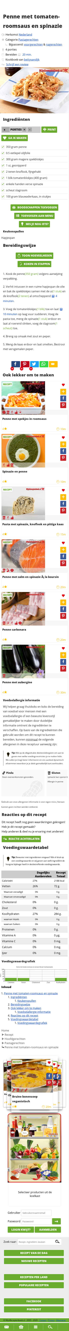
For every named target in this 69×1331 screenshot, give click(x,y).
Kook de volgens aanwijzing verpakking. (32, 276)
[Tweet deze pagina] (34, 364)
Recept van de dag (34, 1253)
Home (5, 1030)
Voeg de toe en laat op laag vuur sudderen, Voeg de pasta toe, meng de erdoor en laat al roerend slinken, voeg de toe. (32, 318)
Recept (9, 1035)
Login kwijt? (20, 1229)
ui (56, 291)
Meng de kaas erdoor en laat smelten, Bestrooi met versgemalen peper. (34, 346)
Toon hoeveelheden (37, 255)
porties (12, 49)
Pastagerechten (28, 39)
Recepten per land (34, 1277)
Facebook (33, 1301)
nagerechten (54, 44)
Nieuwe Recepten (33, 1261)
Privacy (51, 1320)
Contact (42, 1320)
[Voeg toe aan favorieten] (63, 385)
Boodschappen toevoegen (37, 207)
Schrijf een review (17, 64)
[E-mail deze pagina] (53, 364)
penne (27, 274)
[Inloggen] (56, 1221)
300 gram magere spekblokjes (25, 159)
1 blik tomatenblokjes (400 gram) (26, 178)
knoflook (18, 296)
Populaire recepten (34, 1285)
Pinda (9, 772)
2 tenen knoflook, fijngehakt (23, 172)
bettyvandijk (31, 59)
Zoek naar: (10, 1242)
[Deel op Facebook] (63, 398)
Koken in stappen (37, 264)
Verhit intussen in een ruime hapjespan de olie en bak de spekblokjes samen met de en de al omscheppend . (34, 294)
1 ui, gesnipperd (16, 165)
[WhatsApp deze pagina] (44, 364)
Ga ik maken (17, 138)
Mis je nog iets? (37, 224)
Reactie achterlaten (24, 839)
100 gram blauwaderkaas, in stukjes (28, 196)
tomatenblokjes (31, 309)
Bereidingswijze (20, 1004)
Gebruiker (14, 1213)
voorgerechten (33, 44)
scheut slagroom (16, 190)
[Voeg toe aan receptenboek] (63, 392)
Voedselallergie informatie (34, 1012)
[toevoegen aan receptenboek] (58, 1071)
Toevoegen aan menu (36, 216)
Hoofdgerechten (15, 1039)
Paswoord (14, 1221)
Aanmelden (48, 1229)
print (52, 129)
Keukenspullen (26, 1001)
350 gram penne (16, 147)
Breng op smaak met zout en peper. (28, 336)
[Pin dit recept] (25, 364)
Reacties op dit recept (24, 1015)
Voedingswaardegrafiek (32, 1023)
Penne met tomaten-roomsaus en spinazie (31, 993)
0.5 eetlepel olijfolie (18, 153)
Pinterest (34, 1309)
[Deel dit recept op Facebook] (15, 364)
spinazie (37, 319)
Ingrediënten (19, 997)
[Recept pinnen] (63, 405)
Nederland (25, 34)
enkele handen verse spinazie (24, 184)
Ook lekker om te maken (26, 1008)
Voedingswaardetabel (24, 1019)
